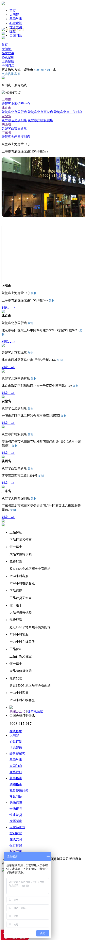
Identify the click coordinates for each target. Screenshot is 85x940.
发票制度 (15, 821)
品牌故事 (15, 19)
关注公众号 (17, 711)
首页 (12, 10)
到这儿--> (8, 307)
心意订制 (15, 741)
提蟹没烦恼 (35, 711)
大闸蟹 (14, 14)
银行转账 (15, 845)
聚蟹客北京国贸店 (14, 112)
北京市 (6, 107)
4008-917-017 (43, 69)
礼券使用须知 (18, 790)
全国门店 (15, 35)
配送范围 (15, 851)
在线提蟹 (15, 731)
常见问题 (15, 796)
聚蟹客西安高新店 (14, 128)
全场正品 (15, 808)
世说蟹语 (15, 27)
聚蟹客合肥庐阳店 (14, 120)
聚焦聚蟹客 (17, 753)
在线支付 (15, 839)
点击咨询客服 (11, 74)
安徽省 (6, 116)
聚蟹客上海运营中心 (16, 103)
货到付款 (15, 833)
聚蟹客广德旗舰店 (40, 120)
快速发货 (15, 815)
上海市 (6, 99)
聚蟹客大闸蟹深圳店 (16, 136)
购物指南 (15, 784)
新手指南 (15, 778)
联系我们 (15, 772)
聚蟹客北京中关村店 (68, 112)
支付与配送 (17, 827)
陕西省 (6, 124)
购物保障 (15, 802)
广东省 (6, 132)
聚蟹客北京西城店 (40, 112)
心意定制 (15, 23)
